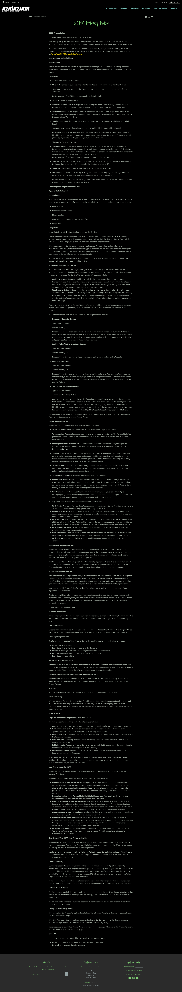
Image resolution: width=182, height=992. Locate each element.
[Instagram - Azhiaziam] (149, 17)
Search (91, 970)
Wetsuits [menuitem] (135, 9)
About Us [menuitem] (173, 9)
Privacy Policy (91, 973)
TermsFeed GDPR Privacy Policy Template (67, 54)
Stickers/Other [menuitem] (160, 9)
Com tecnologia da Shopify (91, 985)
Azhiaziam (94, 983)
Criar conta (164, 2)
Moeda (13, 2)
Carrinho (175, 2)
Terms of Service (90, 977)
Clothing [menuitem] (123, 9)
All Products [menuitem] (111, 9)
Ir (66, 974)
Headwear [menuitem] (146, 9)
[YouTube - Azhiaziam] (152, 17)
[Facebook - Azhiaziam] (146, 17)
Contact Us (139, 967)
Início (30, 17)
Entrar (156, 2)
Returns (91, 975)
